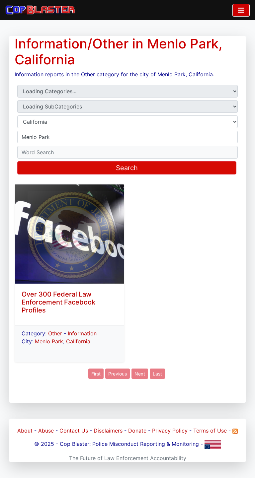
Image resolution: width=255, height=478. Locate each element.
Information (82, 333)
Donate (137, 430)
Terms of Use (210, 430)
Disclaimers (108, 430)
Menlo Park (49, 341)
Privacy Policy (170, 430)
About (25, 430)
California (78, 341)
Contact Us (73, 430)
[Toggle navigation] (241, 10)
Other (55, 333)
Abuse (46, 430)
